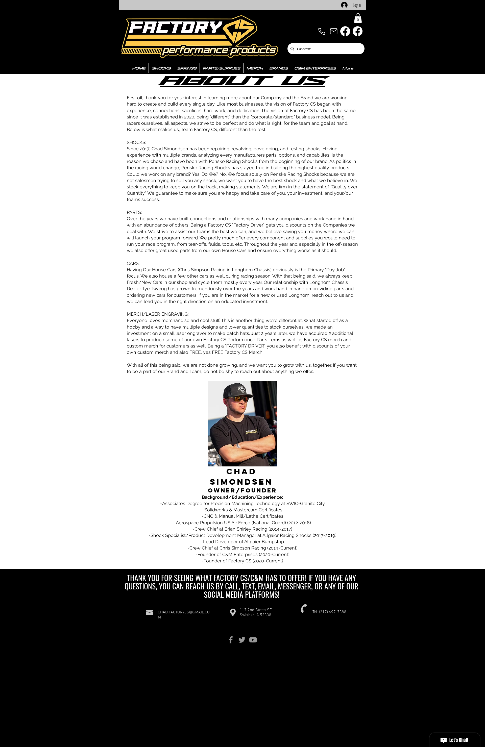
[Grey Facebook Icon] (230, 639)
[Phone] (321, 31)
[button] (358, 18)
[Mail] (333, 31)
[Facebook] (345, 31)
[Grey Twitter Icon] (242, 639)
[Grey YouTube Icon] (253, 639)
